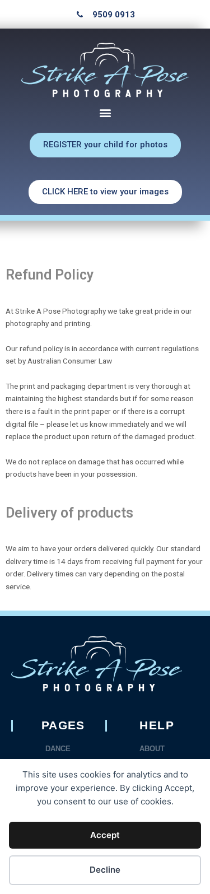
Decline (105, 869)
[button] (105, 112)
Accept (105, 835)
